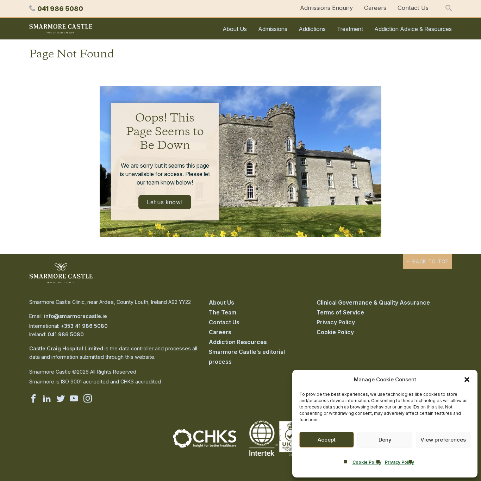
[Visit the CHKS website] (204, 445)
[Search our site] (448, 8)
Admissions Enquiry (326, 7)
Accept (327, 439)
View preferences (443, 439)
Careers (375, 7)
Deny (385, 439)
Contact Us (413, 7)
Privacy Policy (399, 462)
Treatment (350, 28)
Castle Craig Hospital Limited (66, 348)
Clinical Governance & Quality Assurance (373, 302)
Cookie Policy (366, 462)
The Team (222, 312)
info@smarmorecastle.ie (75, 316)
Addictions (312, 28)
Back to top (430, 261)
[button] (466, 379)
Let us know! (165, 202)
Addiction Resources (238, 341)
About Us (235, 28)
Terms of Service (340, 312)
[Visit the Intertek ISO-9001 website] (276, 456)
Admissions (272, 28)
